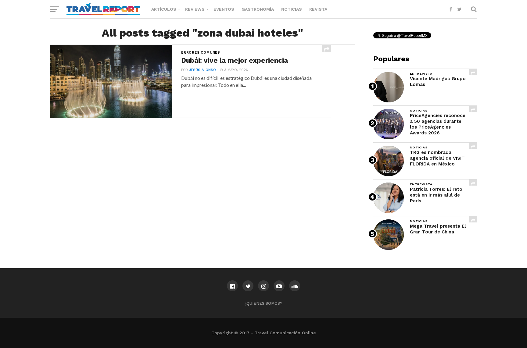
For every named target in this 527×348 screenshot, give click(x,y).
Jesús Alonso (202, 70)
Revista (318, 9)
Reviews (195, 9)
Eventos (223, 9)
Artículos (163, 9)
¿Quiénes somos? (263, 303)
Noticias (291, 9)
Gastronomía (258, 9)
